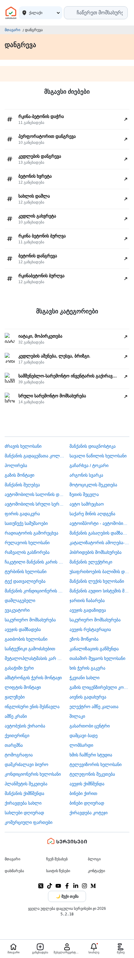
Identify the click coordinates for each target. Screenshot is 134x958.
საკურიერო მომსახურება (30, 619)
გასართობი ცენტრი (89, 725)
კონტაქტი (96, 871)
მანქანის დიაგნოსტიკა (92, 446)
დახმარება (14, 871)
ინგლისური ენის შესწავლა (32, 706)
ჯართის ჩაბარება (87, 600)
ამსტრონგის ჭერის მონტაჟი (33, 677)
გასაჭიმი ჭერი (19, 668)
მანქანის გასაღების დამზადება (99, 532)
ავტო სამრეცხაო (86, 504)
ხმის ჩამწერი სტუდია (90, 754)
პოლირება (16, 465)
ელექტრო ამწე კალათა (93, 706)
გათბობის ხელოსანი (26, 639)
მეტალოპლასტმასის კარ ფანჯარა (35, 658)
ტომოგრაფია (19, 754)
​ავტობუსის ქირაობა (25, 725)
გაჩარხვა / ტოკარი (88, 465)
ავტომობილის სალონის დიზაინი (35, 494)
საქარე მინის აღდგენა (92, 513)
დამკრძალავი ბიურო (26, 764)
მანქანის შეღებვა (22, 484)
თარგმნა (14, 745)
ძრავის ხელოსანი (23, 446)
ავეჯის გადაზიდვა (87, 610)
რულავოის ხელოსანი (27, 542)
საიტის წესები (58, 871)
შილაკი (77, 716)
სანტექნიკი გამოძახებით (30, 648)
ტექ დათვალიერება (25, 581)
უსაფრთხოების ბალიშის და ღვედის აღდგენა (99, 571)
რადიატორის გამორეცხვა (31, 532)
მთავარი (12, 30)
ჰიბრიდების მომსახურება (95, 552)
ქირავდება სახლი (23, 803)
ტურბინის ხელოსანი (25, 571)
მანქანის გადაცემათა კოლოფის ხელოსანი (35, 455)
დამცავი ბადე (83, 735)
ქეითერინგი (17, 735)
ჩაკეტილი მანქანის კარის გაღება (35, 561)
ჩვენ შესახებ (57, 859)
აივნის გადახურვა (87, 696)
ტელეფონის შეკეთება (92, 774)
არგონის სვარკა (86, 475)
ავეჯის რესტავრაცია (90, 629)
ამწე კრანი (16, 716)
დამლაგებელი (20, 600)
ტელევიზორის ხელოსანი (95, 764)
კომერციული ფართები (28, 822)
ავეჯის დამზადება (23, 629)
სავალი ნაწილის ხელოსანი (98, 455)
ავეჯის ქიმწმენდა (86, 783)
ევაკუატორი (17, 610)
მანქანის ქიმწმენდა (24, 793)
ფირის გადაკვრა (22, 513)
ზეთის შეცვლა (84, 494)
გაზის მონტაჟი (19, 475)
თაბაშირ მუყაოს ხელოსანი (97, 658)
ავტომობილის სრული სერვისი (35, 504)
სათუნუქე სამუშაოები (26, 523)
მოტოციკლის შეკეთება (93, 484)
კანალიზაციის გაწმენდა (94, 648)
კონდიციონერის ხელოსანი (33, 774)
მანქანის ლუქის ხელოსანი (96, 581)
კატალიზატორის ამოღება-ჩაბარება (99, 542)
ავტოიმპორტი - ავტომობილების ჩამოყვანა (99, 523)
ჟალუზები (15, 696)
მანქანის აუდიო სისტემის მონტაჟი (99, 590)
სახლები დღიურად (24, 812)
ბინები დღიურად (86, 803)
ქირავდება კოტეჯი (88, 812)
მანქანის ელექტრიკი (90, 561)
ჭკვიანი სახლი (84, 677)
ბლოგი (94, 859)
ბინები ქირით (83, 793)
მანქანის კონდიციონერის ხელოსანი (35, 590)
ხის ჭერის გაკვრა (87, 668)
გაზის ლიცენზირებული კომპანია (99, 687)
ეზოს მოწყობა (83, 639)
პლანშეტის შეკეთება (26, 783)
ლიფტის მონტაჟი (23, 687)
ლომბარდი (81, 745)
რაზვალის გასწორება (27, 552)
